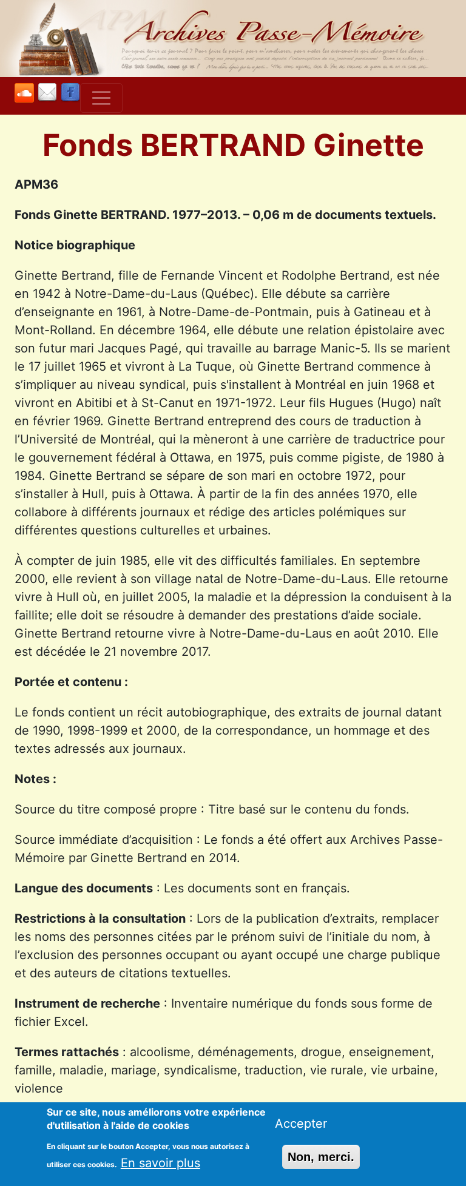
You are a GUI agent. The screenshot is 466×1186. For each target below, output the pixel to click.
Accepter (301, 1123)
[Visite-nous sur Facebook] (70, 93)
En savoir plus (160, 1163)
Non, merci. (321, 1157)
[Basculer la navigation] (101, 98)
